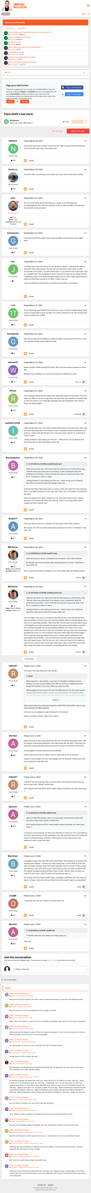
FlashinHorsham (17, 1132)
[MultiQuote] (25, 160)
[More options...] (85, 141)
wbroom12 (13, 362)
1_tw (13, 305)
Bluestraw (13, 856)
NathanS (15, 120)
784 (13, 160)
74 (14, 685)
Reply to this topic (78, 131)
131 (14, 382)
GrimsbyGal (13, 233)
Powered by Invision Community (45, 1190)
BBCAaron (13, 547)
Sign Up (24, 101)
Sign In (10, 101)
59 (14, 325)
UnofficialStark (15, 64)
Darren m (12, 169)
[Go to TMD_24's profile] (7, 1062)
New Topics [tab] (10, 28)
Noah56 (14, 1077)
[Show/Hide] (84, 72)
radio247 (13, 666)
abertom (13, 39)
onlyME (12, 44)
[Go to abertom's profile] (13, 744)
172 (14, 875)
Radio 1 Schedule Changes (18, 993)
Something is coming (16, 52)
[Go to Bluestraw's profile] (13, 864)
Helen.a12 (78, 382)
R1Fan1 (13, 391)
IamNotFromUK (12, 423)
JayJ (12, 261)
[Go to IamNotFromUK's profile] (13, 431)
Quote (31, 160)
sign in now (52, 960)
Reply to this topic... (23, 969)
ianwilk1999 (77, 414)
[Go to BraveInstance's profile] (13, 466)
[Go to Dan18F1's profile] (7, 1166)
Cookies (50, 1185)
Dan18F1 (14, 1167)
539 (14, 410)
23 (14, 477)
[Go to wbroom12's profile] (13, 370)
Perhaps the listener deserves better (21, 57)
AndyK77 (12, 518)
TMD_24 (14, 1064)
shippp (79, 887)
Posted (26, 996)
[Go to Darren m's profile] (13, 177)
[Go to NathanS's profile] (6, 121)
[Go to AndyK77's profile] (13, 526)
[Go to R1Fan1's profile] (13, 399)
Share (66, 122)
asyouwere (13, 59)
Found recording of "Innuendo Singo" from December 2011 (29, 32)
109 (14, 442)
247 (13, 915)
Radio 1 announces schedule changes (22, 62)
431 (14, 538)
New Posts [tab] (21, 28)
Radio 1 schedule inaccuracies (19, 37)
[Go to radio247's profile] (13, 674)
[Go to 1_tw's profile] (13, 313)
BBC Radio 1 (28, 123)
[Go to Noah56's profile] (7, 1076)
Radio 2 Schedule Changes (19, 1119)
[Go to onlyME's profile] (13, 904)
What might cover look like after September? (24, 47)
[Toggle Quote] (27, 464)
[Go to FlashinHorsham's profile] (7, 1131)
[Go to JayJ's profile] (13, 269)
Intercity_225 (14, 54)
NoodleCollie (14, 34)
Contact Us (42, 1185)
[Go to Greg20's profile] (7, 1098)
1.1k (14, 567)
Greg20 (14, 1099)
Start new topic (57, 131)
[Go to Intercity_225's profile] (7, 1040)
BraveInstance (13, 458)
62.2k (14, 217)
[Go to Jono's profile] (13, 206)
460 (14, 189)
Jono (12, 198)
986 (14, 755)
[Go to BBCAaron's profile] (13, 555)
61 (14, 252)
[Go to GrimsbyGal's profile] (13, 241)
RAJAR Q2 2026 (14, 42)
